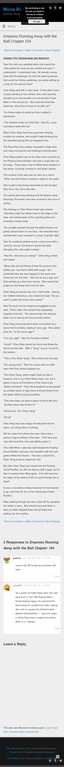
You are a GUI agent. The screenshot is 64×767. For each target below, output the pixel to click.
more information (35, 17)
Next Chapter (53, 50)
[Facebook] (54, 8)
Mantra (39, 752)
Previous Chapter (13, 50)
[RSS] (49, 8)
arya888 (17, 585)
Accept (36, 21)
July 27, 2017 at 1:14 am (37, 585)
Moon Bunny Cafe (15, 748)
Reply (57, 576)
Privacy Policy (16, 752)
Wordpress (50, 752)
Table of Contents (34, 50)
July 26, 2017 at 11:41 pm (36, 558)
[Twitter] (59, 8)
